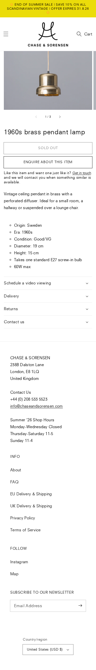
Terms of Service (25, 530)
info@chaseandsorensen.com (36, 406)
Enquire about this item (48, 162)
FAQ (14, 482)
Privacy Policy (22, 518)
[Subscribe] (80, 605)
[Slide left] (36, 116)
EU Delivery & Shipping (31, 494)
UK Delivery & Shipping (31, 506)
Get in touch (81, 173)
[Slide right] (59, 116)
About (15, 470)
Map (14, 573)
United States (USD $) (44, 649)
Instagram (19, 561)
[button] (6, 34)
